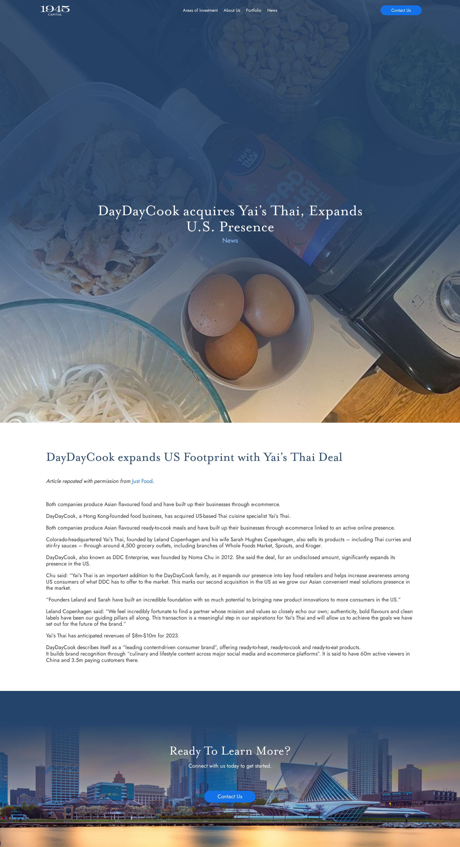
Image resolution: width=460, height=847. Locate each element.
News (272, 11)
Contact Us (401, 10)
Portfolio (253, 11)
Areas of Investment (200, 11)
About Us (232, 11)
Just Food (142, 481)
